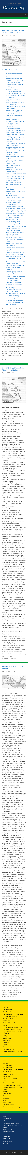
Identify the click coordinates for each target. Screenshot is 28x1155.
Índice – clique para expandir (10, 69)
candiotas (20, 954)
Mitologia (5, 1036)
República (14, 983)
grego (22, 331)
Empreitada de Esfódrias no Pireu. (15, 212)
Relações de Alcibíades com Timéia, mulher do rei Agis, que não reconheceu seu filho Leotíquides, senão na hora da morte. (15, 82)
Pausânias (19, 651)
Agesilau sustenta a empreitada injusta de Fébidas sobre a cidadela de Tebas (15, 202)
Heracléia (5, 645)
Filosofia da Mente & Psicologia (12, 1029)
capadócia (5, 638)
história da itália (18, 972)
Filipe (6, 970)
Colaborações (7, 1118)
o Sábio (14, 344)
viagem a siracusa (12, 992)
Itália (21, 335)
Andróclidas (19, 950)
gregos (4, 333)
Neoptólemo (11, 979)
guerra (9, 333)
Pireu (17, 346)
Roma (11, 654)
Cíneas (8, 959)
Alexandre (12, 313)
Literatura (5, 1007)
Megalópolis (18, 977)
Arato (13, 315)
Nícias (17, 979)
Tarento (4, 990)
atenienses (21, 318)
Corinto (22, 324)
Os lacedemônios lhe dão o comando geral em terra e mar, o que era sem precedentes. (15, 130)
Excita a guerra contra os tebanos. (16, 210)
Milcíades (5, 649)
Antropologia (6, 1044)
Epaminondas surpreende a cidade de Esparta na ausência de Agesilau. (16, 272)
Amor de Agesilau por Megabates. (16, 138)
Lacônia (4, 340)
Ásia (11, 318)
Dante (22, 961)
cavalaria (12, 322)
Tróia (19, 990)
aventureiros (5, 320)
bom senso (13, 320)
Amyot (18, 313)
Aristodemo (5, 318)
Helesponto (21, 333)
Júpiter (14, 337)
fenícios (9, 331)
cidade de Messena (8, 324)
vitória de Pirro (12, 994)
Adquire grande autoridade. (14, 91)
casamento (20, 320)
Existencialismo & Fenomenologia (12, 1027)
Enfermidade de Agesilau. (13, 230)
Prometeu (5, 983)
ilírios (9, 645)
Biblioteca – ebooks (8, 1129)
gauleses (11, 970)
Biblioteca (6, 309)
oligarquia (5, 651)
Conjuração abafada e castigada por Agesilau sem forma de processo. (15, 258)
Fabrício (17, 968)
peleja (15, 981)
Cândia (14, 954)
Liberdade (10, 340)
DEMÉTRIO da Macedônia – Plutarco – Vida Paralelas (13, 369)
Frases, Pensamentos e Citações (12, 1051)
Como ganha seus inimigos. (14, 182)
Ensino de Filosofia (8, 1131)
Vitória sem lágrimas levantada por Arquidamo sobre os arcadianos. (15, 267)
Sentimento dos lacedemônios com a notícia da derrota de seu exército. (15, 239)
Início (4, 1005)
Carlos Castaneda (8, 1141)
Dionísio (23, 326)
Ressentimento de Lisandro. (14, 110)
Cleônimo (17, 324)
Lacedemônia (21, 337)
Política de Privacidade (9, 1139)
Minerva (4, 344)
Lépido (22, 645)
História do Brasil (8, 1018)
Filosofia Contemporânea (10, 1016)
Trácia (10, 656)
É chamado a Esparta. (12, 154)
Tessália (14, 351)
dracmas (4, 329)
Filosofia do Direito (8, 1049)
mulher (17, 649)
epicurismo (9, 965)
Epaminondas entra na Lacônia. (15, 247)
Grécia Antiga (14, 309)
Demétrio (4, 963)
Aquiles (8, 315)
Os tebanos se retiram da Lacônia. (16, 262)
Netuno (9, 344)
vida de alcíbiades (13, 353)
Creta (8, 326)
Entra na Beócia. (10, 163)
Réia (9, 983)
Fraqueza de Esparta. (12, 263)
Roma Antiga (15, 948)
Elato (3, 965)
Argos (17, 315)
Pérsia (13, 346)
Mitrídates (11, 649)
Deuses (18, 326)
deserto (12, 326)
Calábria (9, 954)
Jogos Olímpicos (7, 337)
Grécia (18, 331)
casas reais (5, 322)
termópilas (5, 656)
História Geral (7, 1020)
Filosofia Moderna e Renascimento (13, 1014)
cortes (4, 326)
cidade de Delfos (20, 322)
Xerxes (4, 357)
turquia (4, 992)
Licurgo (16, 340)
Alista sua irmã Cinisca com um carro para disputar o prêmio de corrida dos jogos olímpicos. (15, 178)
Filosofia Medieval (8, 1012)
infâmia (15, 335)
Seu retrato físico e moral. (13, 77)
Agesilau (6, 313)
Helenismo (22, 970)
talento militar (21, 988)
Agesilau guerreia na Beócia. (14, 219)
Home (4, 1116)
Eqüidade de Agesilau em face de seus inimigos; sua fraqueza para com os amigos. (15, 95)
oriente (9, 346)
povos (8, 349)
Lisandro (21, 340)
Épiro (19, 965)
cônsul (9, 961)
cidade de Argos (14, 957)
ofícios (4, 346)
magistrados (5, 342)
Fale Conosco (7, 1121)
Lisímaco (4, 647)
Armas (17, 952)
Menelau (18, 342)
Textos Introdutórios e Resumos (12, 1123)
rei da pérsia (14, 349)
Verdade (4, 353)
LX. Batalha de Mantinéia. (13, 282)
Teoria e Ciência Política (10, 1023)
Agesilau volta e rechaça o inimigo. (16, 276)
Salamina (22, 654)
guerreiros (14, 333)
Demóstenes (11, 963)
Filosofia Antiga (7, 1009)
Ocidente (20, 344)
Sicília (20, 349)
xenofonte (19, 355)
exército (4, 331)
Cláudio (12, 959)
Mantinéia (13, 342)
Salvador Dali (6, 1136)
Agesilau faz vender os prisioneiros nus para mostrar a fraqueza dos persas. (15, 121)
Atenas (15, 318)
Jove (8, 974)
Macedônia (11, 647)
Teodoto (9, 990)
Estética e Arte (7, 1047)
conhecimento (12, 640)
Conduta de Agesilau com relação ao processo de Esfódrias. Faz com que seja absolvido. (15, 215)
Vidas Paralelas (11, 355)
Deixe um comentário (10, 360)
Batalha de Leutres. (11, 236)
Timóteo (20, 351)
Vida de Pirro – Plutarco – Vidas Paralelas (12, 667)
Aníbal (22, 313)
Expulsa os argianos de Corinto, (15, 186)
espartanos (20, 329)
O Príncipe (22, 649)
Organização (12, 651)
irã (19, 335)
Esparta (13, 329)
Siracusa (4, 351)
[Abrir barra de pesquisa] (26, 15)
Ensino (5, 1025)
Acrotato (6, 950)
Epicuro (15, 965)
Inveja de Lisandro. (11, 104)
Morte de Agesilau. (11, 304)
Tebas (9, 351)
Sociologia (6, 1042)
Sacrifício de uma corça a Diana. (15, 102)
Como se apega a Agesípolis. (14, 184)
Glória (14, 331)
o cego (21, 979)
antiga (4, 315)
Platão (7, 654)
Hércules (4, 335)
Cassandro (12, 638)
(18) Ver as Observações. (13, 221)
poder (3, 349)
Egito (9, 329)
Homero (10, 335)
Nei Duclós (6, 1143)
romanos (16, 654)
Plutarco (8, 311)
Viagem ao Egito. (11, 287)
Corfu (13, 961)
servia (9, 988)
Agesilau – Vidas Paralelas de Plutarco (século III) (13, 31)
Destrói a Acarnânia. (12, 195)
